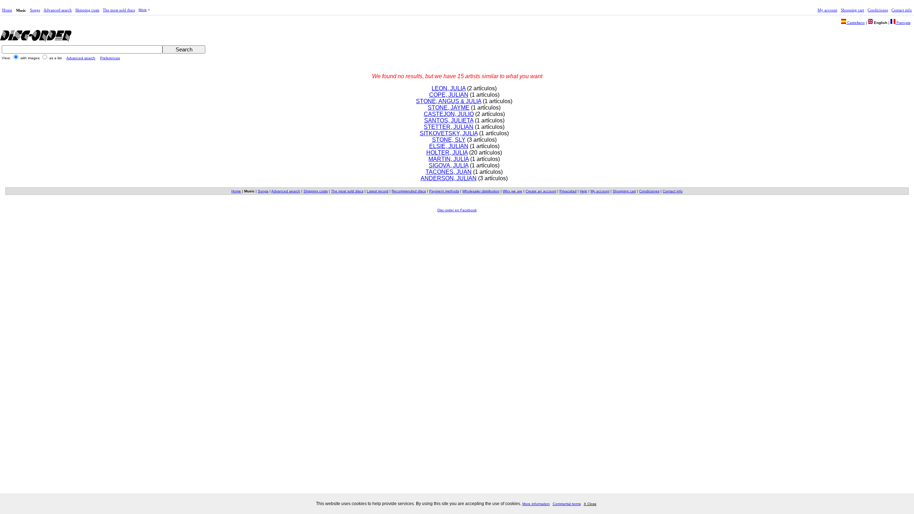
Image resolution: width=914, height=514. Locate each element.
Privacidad (568, 191)
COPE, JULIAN (448, 95)
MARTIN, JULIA (448, 159)
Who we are (512, 191)
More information (536, 504)
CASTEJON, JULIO (449, 114)
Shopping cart (852, 10)
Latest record (377, 191)
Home (7, 10)
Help (583, 191)
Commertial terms (567, 504)
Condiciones (878, 10)
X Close (590, 504)
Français (902, 23)
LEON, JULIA (449, 88)
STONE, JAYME (448, 108)
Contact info (902, 10)
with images (30, 58)
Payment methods (444, 191)
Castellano (855, 23)
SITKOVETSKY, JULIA (449, 133)
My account (827, 10)
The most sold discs (119, 10)
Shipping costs (87, 10)
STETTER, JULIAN (448, 127)
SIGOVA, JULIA (448, 165)
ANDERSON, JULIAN (449, 178)
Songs (35, 10)
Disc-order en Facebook (457, 210)
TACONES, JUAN (449, 172)
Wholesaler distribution (480, 191)
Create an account (541, 191)
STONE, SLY (449, 140)
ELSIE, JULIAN (448, 146)
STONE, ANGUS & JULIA (448, 101)
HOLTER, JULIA (447, 153)
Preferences (110, 58)
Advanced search (58, 10)
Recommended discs (409, 191)
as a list (55, 58)
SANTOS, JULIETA (448, 120)
